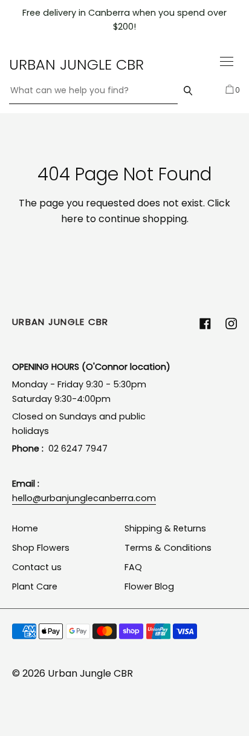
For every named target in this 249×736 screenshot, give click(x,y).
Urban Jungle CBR (76, 64)
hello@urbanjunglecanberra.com (84, 498)
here (72, 219)
